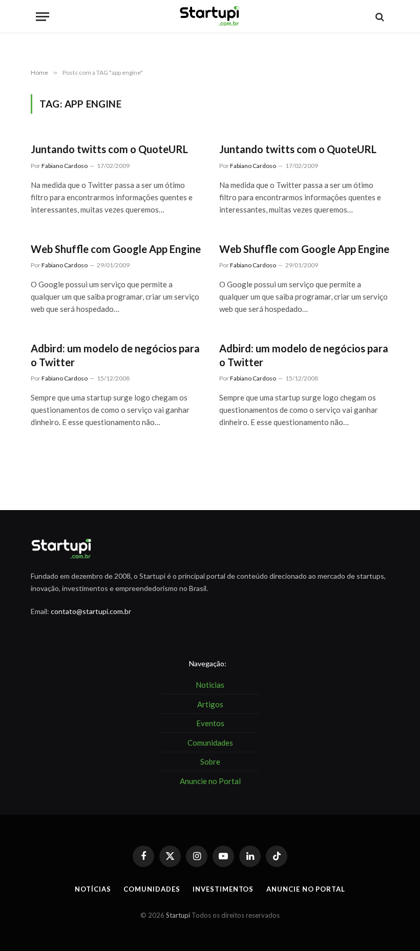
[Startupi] (210, 16)
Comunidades (151, 889)
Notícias (93, 889)
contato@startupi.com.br (91, 611)
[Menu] (42, 16)
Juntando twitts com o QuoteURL (109, 149)
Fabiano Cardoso (64, 166)
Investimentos (223, 889)
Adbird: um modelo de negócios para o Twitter (115, 355)
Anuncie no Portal (305, 889)
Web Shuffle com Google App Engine (116, 249)
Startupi (178, 915)
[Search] (378, 16)
